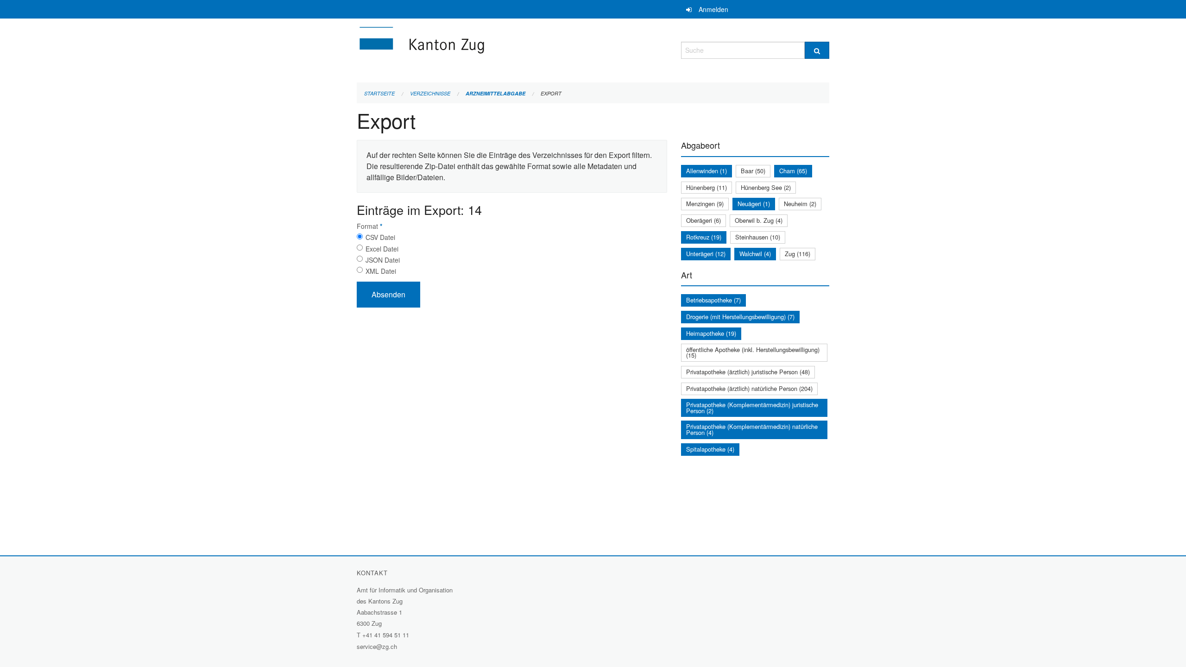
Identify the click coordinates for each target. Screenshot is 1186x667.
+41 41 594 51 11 (385, 634)
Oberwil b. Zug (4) (758, 220)
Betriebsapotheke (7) (713, 300)
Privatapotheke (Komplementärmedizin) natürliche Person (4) (752, 429)
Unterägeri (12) (705, 253)
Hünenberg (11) (706, 187)
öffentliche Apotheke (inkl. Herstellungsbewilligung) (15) (753, 352)
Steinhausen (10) (757, 237)
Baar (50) (753, 170)
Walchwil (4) (755, 253)
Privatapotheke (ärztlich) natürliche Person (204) (749, 388)
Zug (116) (797, 253)
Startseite (379, 93)
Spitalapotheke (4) (710, 449)
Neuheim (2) (800, 203)
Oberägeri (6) (703, 220)
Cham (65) (793, 170)
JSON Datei (383, 259)
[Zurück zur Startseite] (477, 49)
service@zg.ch (377, 646)
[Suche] (817, 50)
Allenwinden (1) (706, 170)
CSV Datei (380, 237)
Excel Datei (382, 248)
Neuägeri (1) (754, 203)
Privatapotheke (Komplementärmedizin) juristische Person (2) (752, 407)
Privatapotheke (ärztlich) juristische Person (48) (748, 371)
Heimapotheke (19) (711, 333)
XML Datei (381, 271)
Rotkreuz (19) (703, 237)
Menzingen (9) (705, 203)
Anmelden (713, 9)
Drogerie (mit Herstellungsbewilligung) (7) (740, 316)
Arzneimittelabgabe (495, 93)
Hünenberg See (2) (766, 187)
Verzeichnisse (430, 93)
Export (551, 93)
